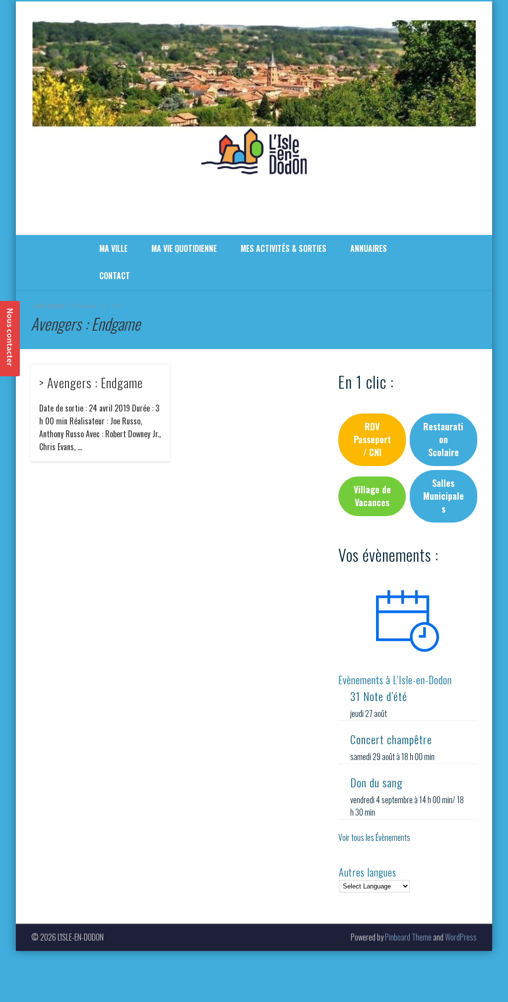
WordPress (461, 937)
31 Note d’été (378, 696)
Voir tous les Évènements (374, 837)
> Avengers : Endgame (91, 382)
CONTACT (114, 276)
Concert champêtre (391, 739)
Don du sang (376, 782)
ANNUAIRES (368, 248)
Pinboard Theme (408, 937)
